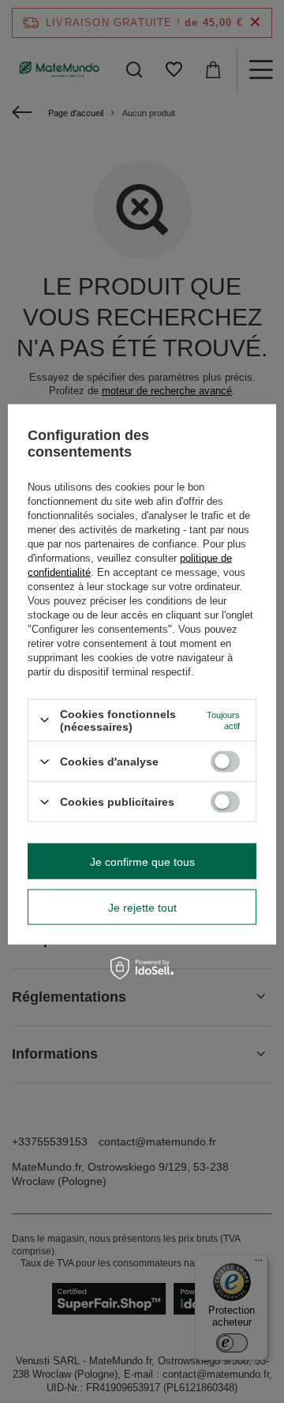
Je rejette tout (142, 907)
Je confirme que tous (142, 861)
